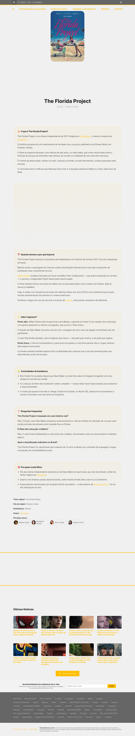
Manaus (45, 701)
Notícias (118, 9)
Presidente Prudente (32, 705)
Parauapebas (28, 709)
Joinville (93, 712)
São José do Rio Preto (108, 712)
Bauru (99, 716)
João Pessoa (61, 712)
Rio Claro (89, 716)
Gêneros (105, 9)
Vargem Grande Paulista (44, 716)
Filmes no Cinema (30, 2)
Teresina (68, 705)
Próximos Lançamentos (84, 9)
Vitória (15, 716)
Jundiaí (95, 701)
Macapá (16, 709)
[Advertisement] (67, 81)
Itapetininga (26, 716)
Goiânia (58, 705)
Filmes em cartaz (59, 9)
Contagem (69, 698)
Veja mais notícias (68, 673)
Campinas (112, 705)
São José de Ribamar (21, 712)
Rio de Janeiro (45, 698)
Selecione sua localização (32, 9)
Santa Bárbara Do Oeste (79, 701)
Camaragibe (38, 712)
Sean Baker (85, 136)
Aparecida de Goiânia (83, 705)
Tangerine (22, 139)
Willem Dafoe (24, 275)
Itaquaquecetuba (74, 709)
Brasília (63, 701)
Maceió (51, 709)
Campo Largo (111, 709)
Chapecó (40, 709)
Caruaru (108, 716)
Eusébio (99, 698)
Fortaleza (80, 698)
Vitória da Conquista (21, 701)
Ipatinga (73, 712)
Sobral (87, 709)
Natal (54, 701)
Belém (90, 698)
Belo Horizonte (30, 698)
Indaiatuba (100, 705)
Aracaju (105, 701)
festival (68, 300)
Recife (35, 701)
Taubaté (60, 709)
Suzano (50, 712)
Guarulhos (47, 705)
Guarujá (83, 712)
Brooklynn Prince (101, 484)
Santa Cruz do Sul (75, 716)
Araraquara (97, 709)
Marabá (114, 701)
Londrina (16, 705)
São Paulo (17, 698)
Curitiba (58, 698)
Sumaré (61, 716)
